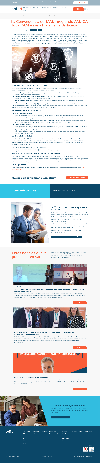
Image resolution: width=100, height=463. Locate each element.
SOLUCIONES (36, 431)
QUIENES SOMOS (53, 431)
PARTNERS (44, 431)
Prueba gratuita (89, 431)
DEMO (80, 431)
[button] (27, 8)
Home (12, 15)
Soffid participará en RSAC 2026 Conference (31, 377)
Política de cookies (46, 456)
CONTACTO (74, 431)
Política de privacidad (12, 456)
